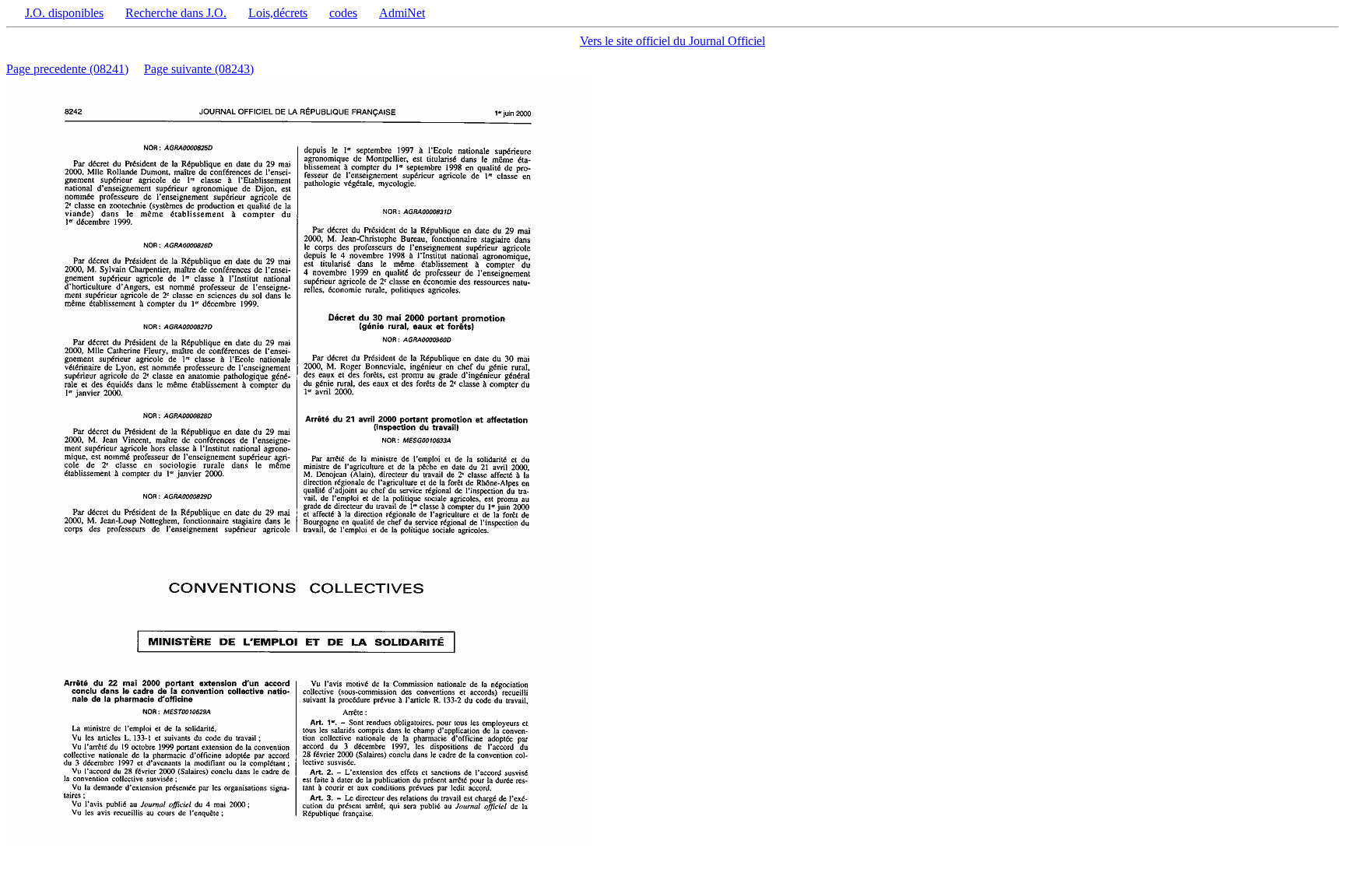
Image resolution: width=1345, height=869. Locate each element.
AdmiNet (402, 12)
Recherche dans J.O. (176, 12)
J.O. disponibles (64, 12)
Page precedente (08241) (67, 68)
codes (343, 12)
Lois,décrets (277, 12)
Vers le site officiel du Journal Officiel (672, 40)
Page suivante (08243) (199, 68)
